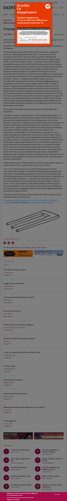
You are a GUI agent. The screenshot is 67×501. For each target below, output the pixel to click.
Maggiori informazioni (13, 499)
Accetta (57, 494)
